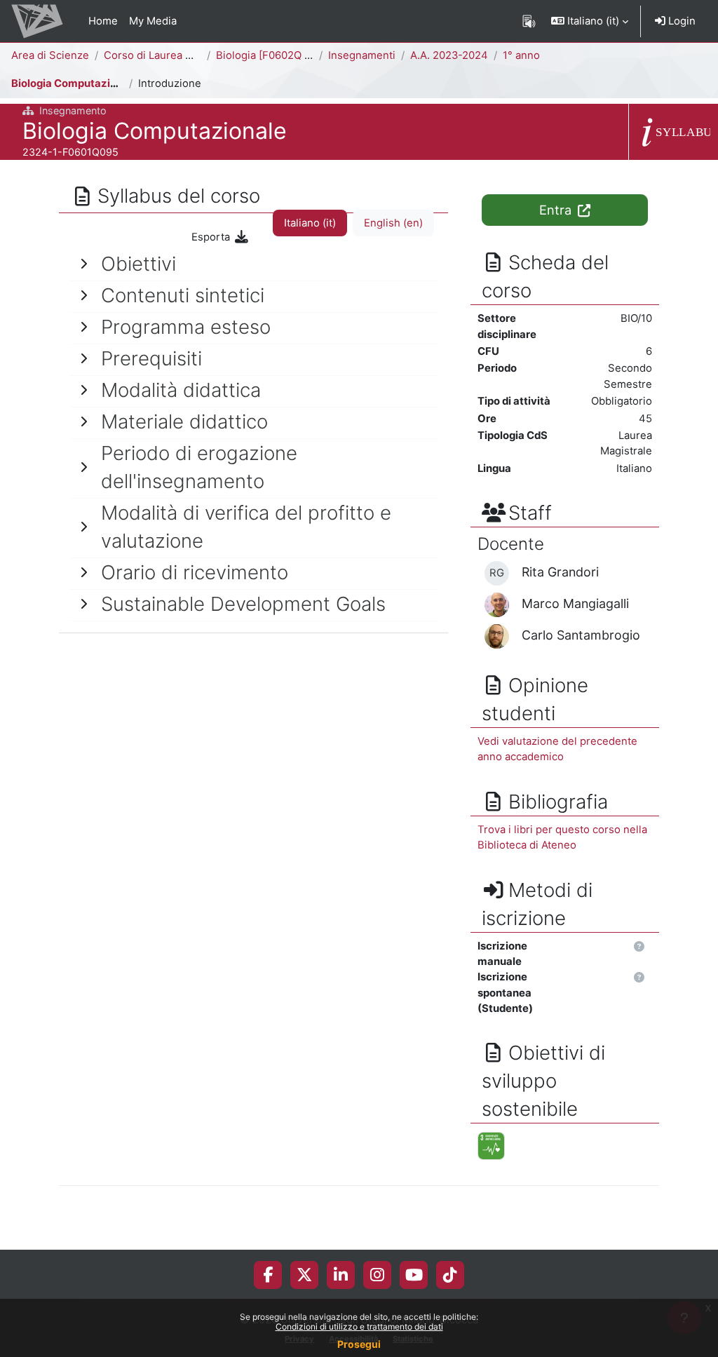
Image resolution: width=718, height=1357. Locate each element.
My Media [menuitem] (153, 21)
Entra (557, 209)
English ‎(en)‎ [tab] (393, 223)
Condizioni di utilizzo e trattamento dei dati (359, 1326)
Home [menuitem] (103, 21)
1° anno (521, 55)
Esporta (212, 237)
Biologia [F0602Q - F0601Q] (284, 55)
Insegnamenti (361, 55)
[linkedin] (341, 1275)
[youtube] (414, 1275)
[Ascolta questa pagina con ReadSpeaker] (529, 21)
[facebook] (268, 1275)
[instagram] (377, 1275)
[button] (589, 21)
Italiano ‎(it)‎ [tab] (310, 223)
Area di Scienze (50, 55)
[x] (304, 1275)
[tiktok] (450, 1275)
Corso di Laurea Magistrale (170, 55)
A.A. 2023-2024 (449, 55)
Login (680, 21)
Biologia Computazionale (74, 83)
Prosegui (359, 1344)
